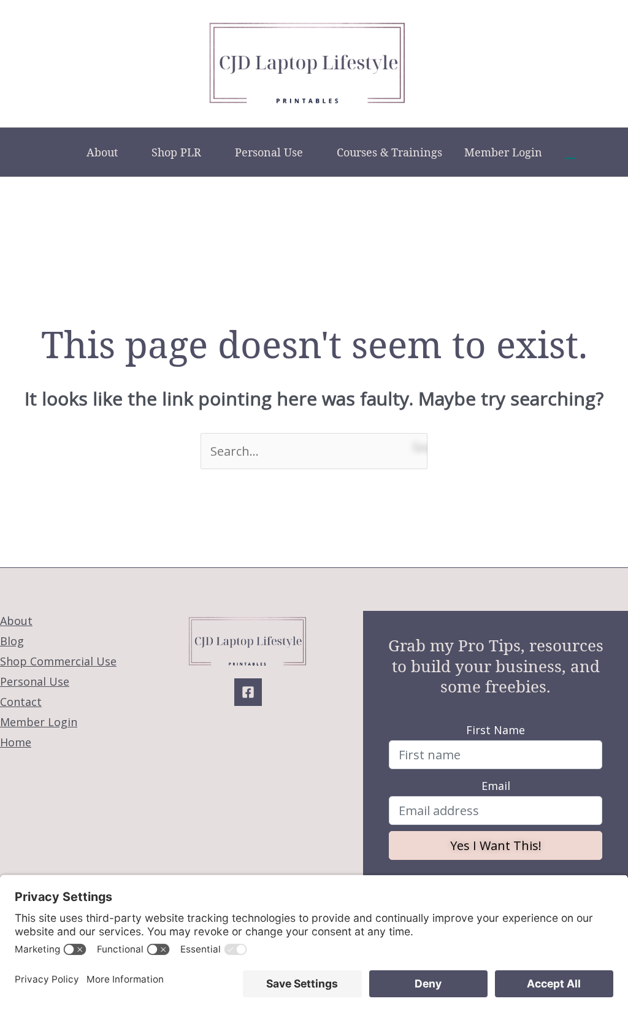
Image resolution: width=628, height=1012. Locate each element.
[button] (570, 152)
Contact (21, 701)
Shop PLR (176, 152)
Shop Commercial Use (58, 661)
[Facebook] (248, 692)
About (102, 152)
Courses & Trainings (389, 152)
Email (495, 785)
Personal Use (269, 152)
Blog (12, 641)
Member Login (503, 152)
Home (15, 742)
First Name (495, 730)
